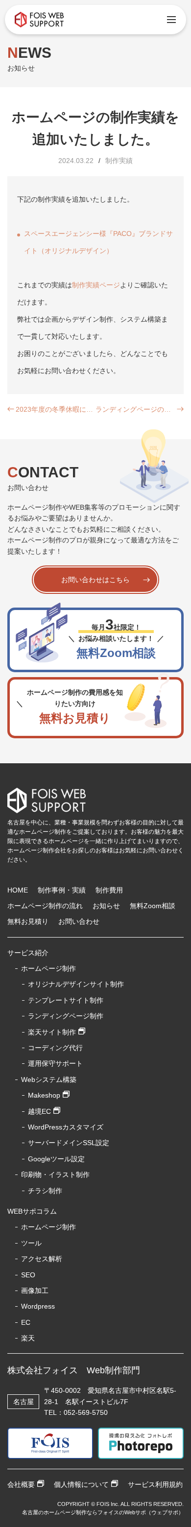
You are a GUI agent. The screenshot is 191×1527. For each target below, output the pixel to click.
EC (25, 1322)
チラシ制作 (45, 1191)
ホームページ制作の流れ (45, 906)
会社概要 (21, 1484)
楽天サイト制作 (52, 1032)
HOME (17, 890)
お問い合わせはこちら (95, 580)
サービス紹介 (27, 953)
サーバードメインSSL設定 (68, 1143)
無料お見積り (27, 921)
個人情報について (81, 1484)
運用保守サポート (55, 1063)
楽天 (28, 1338)
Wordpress (38, 1306)
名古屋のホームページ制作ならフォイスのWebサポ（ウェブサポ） (103, 1512)
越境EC (39, 1111)
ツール (31, 1243)
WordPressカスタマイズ (65, 1127)
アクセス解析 (41, 1259)
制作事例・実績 (62, 890)
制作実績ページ (96, 285)
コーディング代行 (55, 1048)
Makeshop (44, 1095)
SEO (28, 1275)
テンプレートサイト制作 (65, 1000)
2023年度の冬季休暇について (56, 409)
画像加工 (34, 1290)
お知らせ (106, 906)
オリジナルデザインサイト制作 (76, 984)
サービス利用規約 (155, 1484)
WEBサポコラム (32, 1211)
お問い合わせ (78, 921)
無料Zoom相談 (152, 906)
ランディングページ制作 (65, 1016)
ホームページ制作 (48, 1227)
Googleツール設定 (56, 1159)
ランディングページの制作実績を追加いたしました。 (135, 409)
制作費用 (109, 890)
